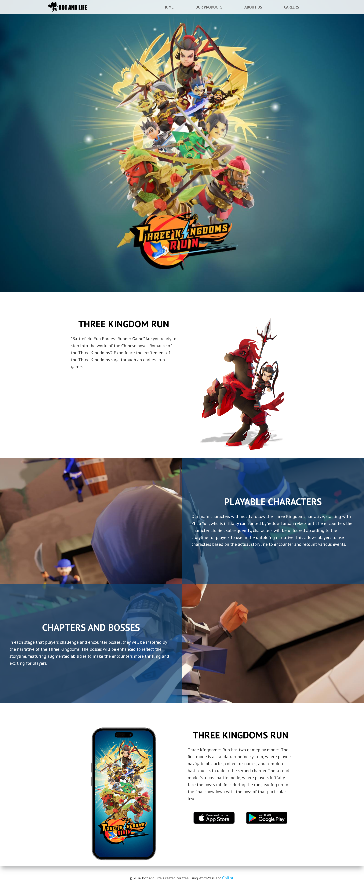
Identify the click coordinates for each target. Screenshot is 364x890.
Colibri (228, 878)
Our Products (208, 7)
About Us (253, 7)
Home (168, 7)
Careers (291, 7)
